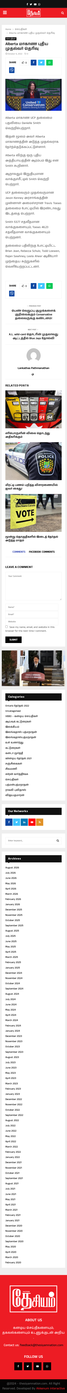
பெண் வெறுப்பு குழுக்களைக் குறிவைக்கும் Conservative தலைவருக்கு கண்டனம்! (34, 315)
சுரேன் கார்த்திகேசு (16, 774)
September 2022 (14, 1115)
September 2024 (14, 988)
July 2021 (10, 1189)
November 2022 (13, 1104)
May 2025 (10, 946)
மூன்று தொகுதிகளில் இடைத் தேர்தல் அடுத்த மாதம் (31, 538)
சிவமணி (11, 769)
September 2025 (14, 925)
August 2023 (12, 1057)
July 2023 (10, 1062)
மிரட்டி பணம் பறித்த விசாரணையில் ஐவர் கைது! (31, 487)
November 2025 (13, 915)
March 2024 (11, 1020)
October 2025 (12, 920)
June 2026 (11, 878)
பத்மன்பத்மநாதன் (17, 785)
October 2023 (12, 1046)
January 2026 (12, 904)
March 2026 (11, 894)
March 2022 (11, 1147)
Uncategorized (13, 711)
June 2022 (10, 1131)
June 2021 (10, 1194)
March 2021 (11, 1210)
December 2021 (13, 1162)
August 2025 (12, 931)
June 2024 (10, 1004)
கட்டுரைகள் (12, 748)
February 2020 (13, 1262)
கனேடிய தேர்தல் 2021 (18, 758)
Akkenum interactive (50, 1388)
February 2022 (13, 1152)
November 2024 (13, 978)
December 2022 (13, 1099)
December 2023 (13, 1036)
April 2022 (10, 1141)
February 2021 (13, 1215)
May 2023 (10, 1073)
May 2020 (10, 1246)
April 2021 (10, 1204)
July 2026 (10, 873)
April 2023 (10, 1078)
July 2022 (10, 1125)
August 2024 (12, 994)
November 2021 (13, 1168)
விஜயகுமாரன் (14, 795)
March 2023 (11, 1083)
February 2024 (13, 1025)
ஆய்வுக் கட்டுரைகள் (18, 721)
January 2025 (12, 968)
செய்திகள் (11, 39)
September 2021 (14, 1178)
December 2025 (13, 909)
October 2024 (12, 983)
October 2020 (12, 1236)
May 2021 (10, 1199)
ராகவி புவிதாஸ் (15, 790)
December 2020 (13, 1226)
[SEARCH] (58, 840)
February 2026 (13, 899)
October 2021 (12, 1173)
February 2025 (13, 962)
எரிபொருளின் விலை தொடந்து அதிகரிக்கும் (27, 435)
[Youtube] (37, 1366)
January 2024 (12, 1031)
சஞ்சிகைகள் (13, 764)
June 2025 (10, 941)
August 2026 (12, 867)
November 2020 (14, 1231)
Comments (19, 552)
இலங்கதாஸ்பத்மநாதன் (20, 737)
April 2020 (10, 1252)
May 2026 (10, 883)
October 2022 (12, 1110)
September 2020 (14, 1241)
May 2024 (10, 1010)
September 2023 (14, 1052)
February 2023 (13, 1089)
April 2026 (10, 889)
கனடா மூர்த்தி (14, 753)
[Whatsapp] (47, 1366)
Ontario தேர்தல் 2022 (17, 706)
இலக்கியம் (12, 727)
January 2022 (12, 1157)
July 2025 (10, 936)
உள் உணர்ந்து (14, 742)
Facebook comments (42, 552)
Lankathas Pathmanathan (33, 368)
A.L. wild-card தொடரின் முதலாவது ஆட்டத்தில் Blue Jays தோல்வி (33, 336)
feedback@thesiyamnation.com (41, 1345)
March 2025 (11, 957)
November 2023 (13, 1041)
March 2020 (11, 1257)
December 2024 (13, 973)
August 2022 (12, 1120)
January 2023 (12, 1094)
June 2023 (10, 1068)
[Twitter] (28, 1366)
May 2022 (10, 1136)
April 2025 (10, 952)
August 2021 (12, 1183)
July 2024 (10, 999)
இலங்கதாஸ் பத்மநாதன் (21, 732)
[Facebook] (18, 1366)
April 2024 (10, 1015)
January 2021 (12, 1220)
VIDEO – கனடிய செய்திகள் (21, 716)
